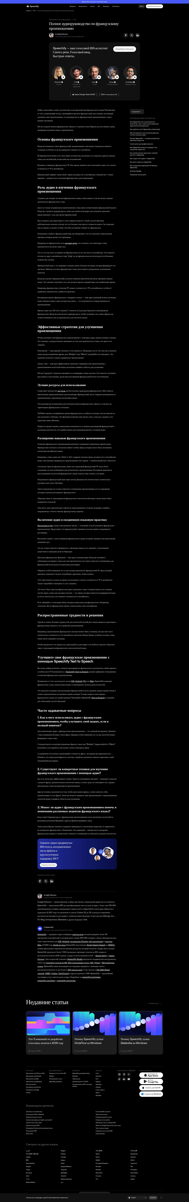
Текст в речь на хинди (102, 1128)
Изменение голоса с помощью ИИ (106, 1123)
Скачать (92, 6)
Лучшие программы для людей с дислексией (39, 1120)
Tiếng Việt (64, 1169)
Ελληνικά (98, 1176)
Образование (76, 1079)
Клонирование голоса (55, 1079)
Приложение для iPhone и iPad (35, 1073)
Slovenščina (134, 1173)
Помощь (98, 1087)
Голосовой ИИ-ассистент (103, 1111)
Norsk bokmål (30, 1163)
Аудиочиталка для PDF (32, 1125)
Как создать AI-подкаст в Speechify (142, 159)
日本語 (98, 1160)
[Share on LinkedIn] (137, 35)
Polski (62, 1163)
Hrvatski (63, 1176)
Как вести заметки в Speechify (140, 162)
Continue (153, 1197)
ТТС (34, 11)
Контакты (98, 1076)
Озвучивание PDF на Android (35, 1114)
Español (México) (66, 1166)
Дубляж (51, 1076)
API (99, 6)
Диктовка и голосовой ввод (34, 1111)
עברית (27, 1179)
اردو (62, 1182)
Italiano (63, 1160)
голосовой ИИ (85, 48)
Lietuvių (133, 1176)
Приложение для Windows (34, 1081)
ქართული (64, 1173)
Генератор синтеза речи (138, 175)
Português (134, 1169)
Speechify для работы (55, 1081)
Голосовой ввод (80, 52)
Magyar (63, 1151)
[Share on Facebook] (125, 35)
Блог (97, 1079)
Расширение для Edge (32, 1090)
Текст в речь (29, 1070)
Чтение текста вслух (101, 1114)
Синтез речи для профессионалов (141, 144)
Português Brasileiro (102, 1163)
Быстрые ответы (63, 56)
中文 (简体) (99, 1151)
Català (132, 1179)
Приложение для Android (33, 1076)
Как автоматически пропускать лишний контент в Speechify (144, 154)
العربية (28, 1151)
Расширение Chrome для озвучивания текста (39, 1128)
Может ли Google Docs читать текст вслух (108, 1125)
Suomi (98, 1157)
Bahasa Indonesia (66, 1179)
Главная (28, 11)
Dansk (98, 1154)
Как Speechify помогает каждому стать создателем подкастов (143, 148)
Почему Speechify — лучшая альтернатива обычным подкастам (144, 139)
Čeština (63, 1154)
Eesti (27, 1176)
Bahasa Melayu (30, 1182)
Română (98, 1169)
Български (29, 1173)
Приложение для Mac (32, 1079)
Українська (134, 1163)
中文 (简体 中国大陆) (32, 1154)
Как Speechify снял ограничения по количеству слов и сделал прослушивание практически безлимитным (144, 124)
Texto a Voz (29, 1134)
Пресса (98, 1092)
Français (63, 1157)
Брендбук (98, 1095)
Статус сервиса (100, 1090)
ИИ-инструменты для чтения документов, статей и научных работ (144, 134)
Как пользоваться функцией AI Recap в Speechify (143, 167)
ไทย (132, 1166)
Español (28, 1166)
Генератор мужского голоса (104, 1117)
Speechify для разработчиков (81, 1073)
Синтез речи (61, 52)
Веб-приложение (31, 1084)
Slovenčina (99, 1173)
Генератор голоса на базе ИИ (57, 1073)
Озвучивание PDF (31, 1131)
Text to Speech (98, 698)
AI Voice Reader (135, 171)
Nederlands (134, 1154)
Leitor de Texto (100, 1134)
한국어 (133, 1160)
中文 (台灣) (134, 1151)
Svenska (98, 1166)
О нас (97, 1073)
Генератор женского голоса (34, 1117)
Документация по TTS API (80, 1081)
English (28, 1157)
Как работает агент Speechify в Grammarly (145, 129)
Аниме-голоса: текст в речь (34, 1123)
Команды (75, 1076)
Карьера (98, 1081)
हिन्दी (27, 1160)
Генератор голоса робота (103, 1120)
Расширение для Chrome (33, 1087)
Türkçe (28, 1169)
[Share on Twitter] (131, 35)
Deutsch (133, 1157)
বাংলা (97, 1179)
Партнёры (98, 1084)
